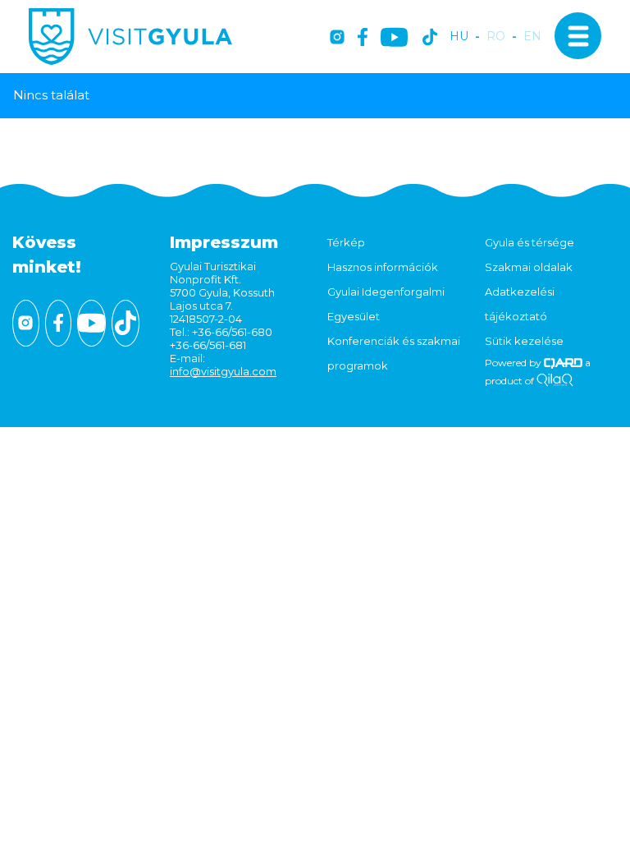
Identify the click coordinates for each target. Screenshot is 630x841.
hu (459, 37)
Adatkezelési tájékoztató (520, 304)
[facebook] (363, 38)
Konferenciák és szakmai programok (393, 353)
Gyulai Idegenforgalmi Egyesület (386, 304)
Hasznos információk (382, 266)
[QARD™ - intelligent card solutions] (563, 362)
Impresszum (224, 242)
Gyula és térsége (529, 242)
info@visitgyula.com (223, 371)
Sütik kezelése (524, 340)
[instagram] (337, 38)
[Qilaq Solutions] (554, 381)
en (532, 37)
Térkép (346, 242)
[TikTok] (430, 38)
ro (495, 37)
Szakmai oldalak (529, 266)
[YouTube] (394, 38)
